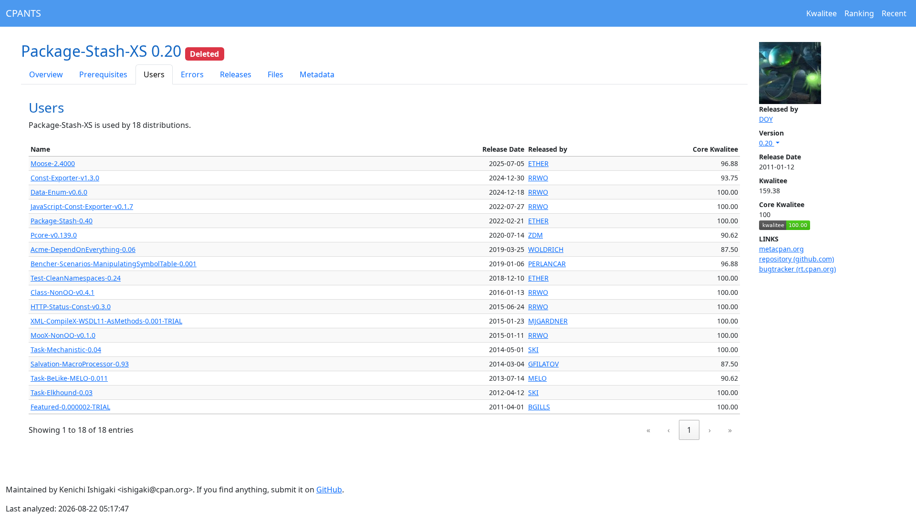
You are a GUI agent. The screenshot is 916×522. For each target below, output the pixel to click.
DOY (766, 119)
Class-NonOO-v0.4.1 (62, 292)
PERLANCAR (547, 263)
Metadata (317, 74)
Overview (46, 74)
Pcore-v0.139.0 (54, 235)
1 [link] (689, 430)
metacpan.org (781, 248)
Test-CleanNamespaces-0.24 (76, 277)
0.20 (766, 142)
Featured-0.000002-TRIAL (70, 406)
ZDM (535, 235)
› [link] (709, 430)
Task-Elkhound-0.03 (62, 392)
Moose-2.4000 (53, 163)
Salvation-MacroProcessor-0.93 (80, 363)
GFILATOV (543, 363)
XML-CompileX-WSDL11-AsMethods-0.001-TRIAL (106, 320)
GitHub (329, 489)
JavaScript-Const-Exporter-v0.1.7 (82, 206)
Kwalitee (821, 13)
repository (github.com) (796, 258)
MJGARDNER (548, 320)
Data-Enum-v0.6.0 (59, 192)
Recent (894, 13)
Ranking (859, 13)
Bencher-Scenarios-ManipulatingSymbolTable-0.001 (114, 263)
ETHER (538, 163)
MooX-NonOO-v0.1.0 (63, 335)
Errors (192, 74)
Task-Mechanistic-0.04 (66, 349)
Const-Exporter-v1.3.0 (65, 177)
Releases (235, 74)
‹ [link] (668, 430)
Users (154, 74)
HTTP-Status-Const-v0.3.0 (71, 306)
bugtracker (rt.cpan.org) (797, 268)
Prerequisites (103, 74)
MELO (537, 378)
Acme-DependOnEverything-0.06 (83, 249)
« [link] (648, 430)
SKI (533, 349)
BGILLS (539, 406)
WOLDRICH (545, 249)
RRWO (538, 177)
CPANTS (23, 13)
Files (275, 74)
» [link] (730, 430)
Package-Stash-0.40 (62, 220)
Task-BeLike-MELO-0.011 (69, 378)
